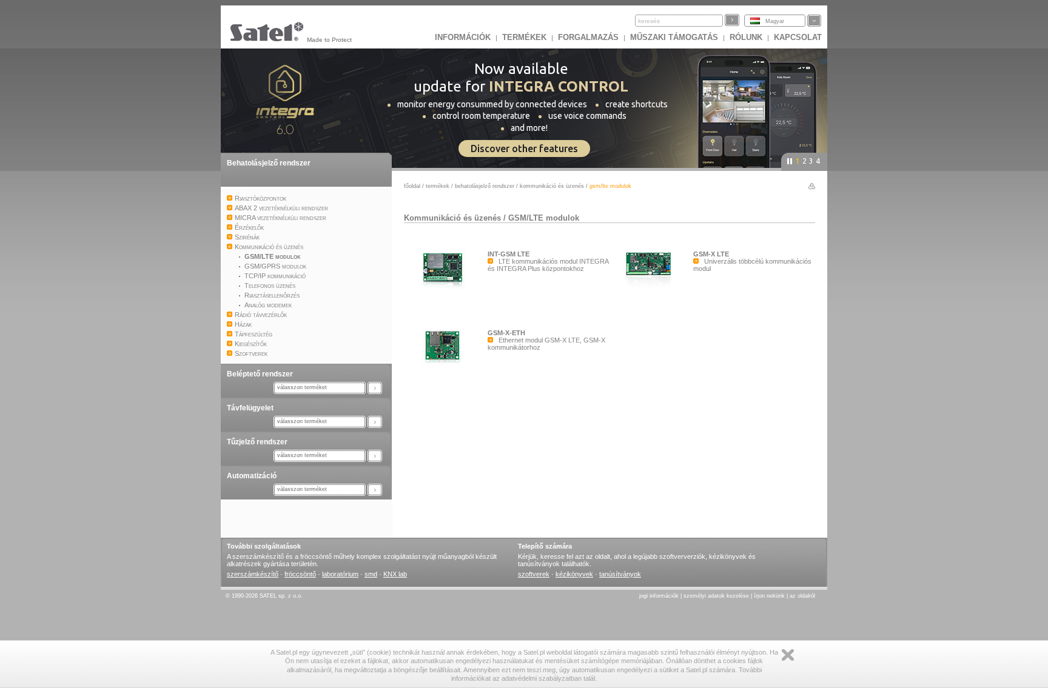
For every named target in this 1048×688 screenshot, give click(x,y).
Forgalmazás (588, 37)
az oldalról (802, 596)
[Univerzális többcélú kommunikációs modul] (651, 305)
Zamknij (788, 655)
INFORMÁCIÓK (463, 37)
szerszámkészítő (252, 574)
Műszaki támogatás (674, 37)
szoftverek (533, 574)
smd (370, 574)
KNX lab (395, 574)
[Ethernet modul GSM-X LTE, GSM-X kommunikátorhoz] (445, 384)
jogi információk (659, 596)
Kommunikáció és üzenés (552, 186)
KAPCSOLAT (798, 37)
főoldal (412, 186)
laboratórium (340, 574)
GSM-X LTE (711, 254)
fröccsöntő (300, 574)
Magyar (774, 21)
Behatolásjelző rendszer (269, 163)
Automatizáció (252, 476)
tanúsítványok (620, 574)
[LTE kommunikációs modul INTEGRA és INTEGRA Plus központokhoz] (445, 305)
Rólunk (746, 37)
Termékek (524, 37)
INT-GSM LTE (508, 254)
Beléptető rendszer (260, 374)
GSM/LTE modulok (543, 217)
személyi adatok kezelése (716, 596)
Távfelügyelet (250, 408)
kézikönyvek (574, 574)
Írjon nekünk (769, 596)
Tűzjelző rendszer (257, 442)
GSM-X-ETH (506, 332)
